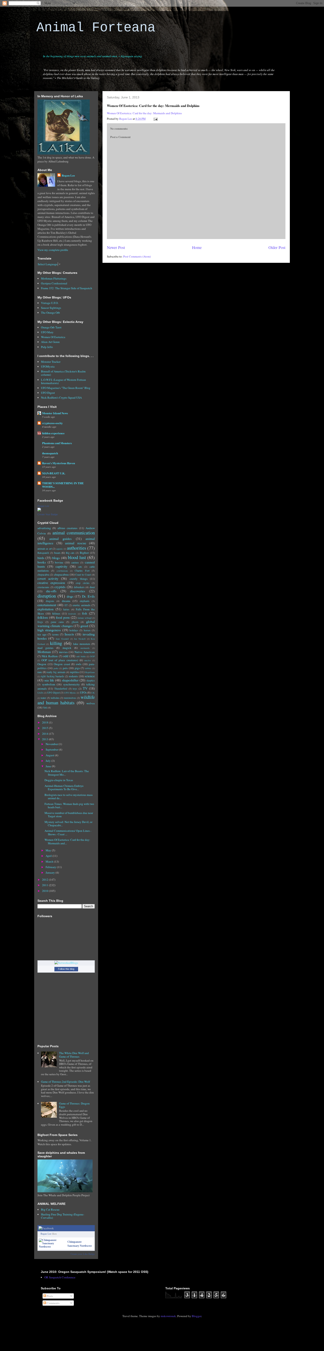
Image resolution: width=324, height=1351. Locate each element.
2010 (45, 891)
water (43, 697)
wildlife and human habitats (66, 700)
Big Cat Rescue (50, 1209)
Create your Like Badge (83, 1254)
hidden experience (53, 433)
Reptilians (90, 672)
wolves (90, 703)
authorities (76, 548)
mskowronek (168, 1316)
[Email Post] (155, 119)
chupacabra (43, 574)
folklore (42, 617)
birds (40, 558)
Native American (84, 652)
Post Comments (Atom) (137, 256)
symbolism (48, 684)
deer (92, 587)
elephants (84, 601)
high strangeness (49, 630)
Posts (49, 1296)
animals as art (44, 548)
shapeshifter (70, 680)
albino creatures (67, 528)
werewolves (70, 697)
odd (65, 656)
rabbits (88, 668)
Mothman (44, 652)
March (50, 861)
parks (56, 668)
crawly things (79, 579)
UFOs (83, 692)
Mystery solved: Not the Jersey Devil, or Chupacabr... (68, 823)
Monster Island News (55, 413)
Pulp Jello (47, 347)
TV (85, 688)
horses (87, 630)
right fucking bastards (52, 676)
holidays (73, 630)
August (50, 755)
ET (66, 605)
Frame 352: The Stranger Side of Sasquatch (66, 288)
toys (75, 688)
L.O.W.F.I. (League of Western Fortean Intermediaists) (63, 381)
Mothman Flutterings (53, 278)
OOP (92, 656)
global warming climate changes (66, 623)
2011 (45, 885)
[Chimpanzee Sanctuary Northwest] (52, 1246)
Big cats (70, 552)
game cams (57, 622)
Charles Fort (82, 570)
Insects (69, 634)
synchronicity (71, 684)
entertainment (46, 605)
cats (80, 566)
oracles (87, 660)
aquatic (59, 548)
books (41, 562)
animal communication (73, 533)
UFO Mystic (70, 692)
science (90, 676)
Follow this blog (66, 969)
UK (93, 692)
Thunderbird (60, 688)
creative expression (51, 582)
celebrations (62, 570)
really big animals (56, 672)
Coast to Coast (83, 574)
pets (65, 668)
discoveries (77, 591)
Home (197, 247)
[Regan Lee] (39, 510)
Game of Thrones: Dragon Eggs (74, 1105)
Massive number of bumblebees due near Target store (69, 814)
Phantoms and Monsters (57, 443)
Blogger (196, 1316)
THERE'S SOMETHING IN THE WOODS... (63, 485)
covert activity (47, 578)
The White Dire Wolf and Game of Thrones (74, 1054)
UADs (40, 692)
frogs (40, 622)
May (49, 850)
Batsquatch (43, 552)
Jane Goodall (62, 638)
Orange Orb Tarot (51, 327)
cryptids (59, 587)
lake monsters (81, 644)
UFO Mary (47, 332)
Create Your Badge (47, 514)
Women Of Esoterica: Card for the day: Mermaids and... (67, 841)
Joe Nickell (80, 638)
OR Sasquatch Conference (59, 1277)
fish (84, 613)
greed (84, 626)
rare (39, 672)
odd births (81, 656)
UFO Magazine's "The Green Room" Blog (65, 388)
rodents (73, 676)
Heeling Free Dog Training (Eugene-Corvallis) (62, 1216)
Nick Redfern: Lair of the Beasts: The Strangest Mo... (67, 773)
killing (56, 643)
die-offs (51, 591)
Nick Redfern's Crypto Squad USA (61, 397)
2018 (45, 722)
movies (63, 652)
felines (56, 613)
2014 (45, 734)
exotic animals (81, 605)
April (49, 856)
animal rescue (75, 543)
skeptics (90, 680)
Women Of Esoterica (53, 337)
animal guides (60, 538)
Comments (53, 1303)
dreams (66, 601)
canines (75, 562)
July (48, 761)
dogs (70, 596)
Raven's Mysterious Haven (58, 463)
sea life (49, 680)
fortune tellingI (84, 617)
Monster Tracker (50, 362)
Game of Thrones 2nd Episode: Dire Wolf (65, 1082)
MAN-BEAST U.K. (53, 473)
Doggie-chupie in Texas (59, 780)
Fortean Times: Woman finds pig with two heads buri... (69, 805)
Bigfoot (84, 553)
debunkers (79, 587)
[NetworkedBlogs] (66, 963)
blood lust (77, 557)
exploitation (45, 609)
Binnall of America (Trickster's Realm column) (63, 373)
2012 (45, 880)
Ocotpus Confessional (54, 283)
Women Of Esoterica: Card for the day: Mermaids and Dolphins (144, 113)
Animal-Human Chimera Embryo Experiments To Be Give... (64, 787)
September (52, 749)
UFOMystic (48, 366)
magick (67, 648)
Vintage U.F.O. (49, 303)
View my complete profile (52, 250)
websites (55, 697)
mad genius (45, 648)
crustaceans (43, 587)
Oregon (41, 664)
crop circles (82, 583)
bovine (59, 562)
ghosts (75, 622)
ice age (42, 634)
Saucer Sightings (51, 308)
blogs (56, 558)
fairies (66, 609)
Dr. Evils (88, 596)
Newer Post (116, 247)
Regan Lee (68, 175)
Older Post (276, 247)
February (51, 867)
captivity (61, 566)
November (52, 744)
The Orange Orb (50, 313)
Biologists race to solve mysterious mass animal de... (69, 796)
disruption (46, 596)
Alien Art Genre (50, 342)
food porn (63, 617)
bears (57, 553)
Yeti (45, 707)
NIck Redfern (50, 656)
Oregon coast (62, 664)
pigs (77, 668)
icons (55, 634)
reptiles (74, 672)
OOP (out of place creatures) (59, 660)
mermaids (84, 648)
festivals (72, 613)
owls (78, 664)
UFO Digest (48, 393)
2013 (45, 739)
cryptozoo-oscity (52, 423)
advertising (44, 528)
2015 (45, 728)
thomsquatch (50, 453)
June (49, 766)
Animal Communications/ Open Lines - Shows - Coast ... (68, 832)
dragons (50, 601)
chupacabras (61, 574)
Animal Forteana (95, 27)
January (51, 872)
